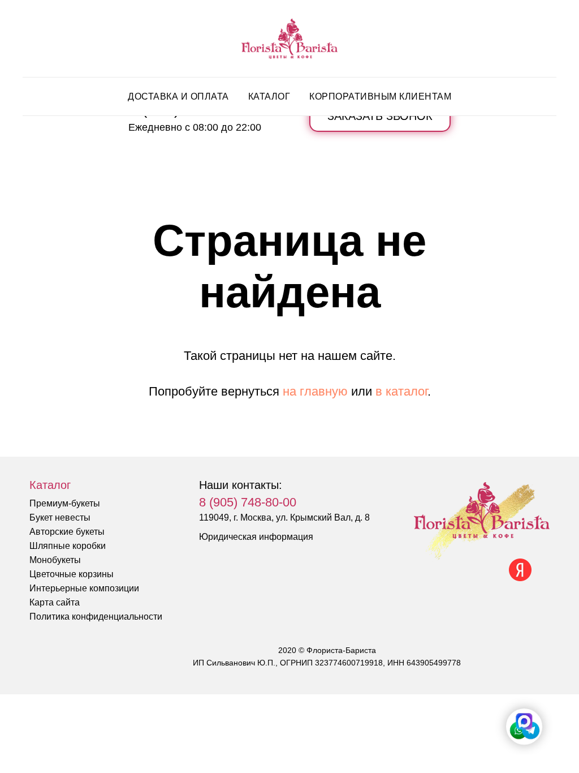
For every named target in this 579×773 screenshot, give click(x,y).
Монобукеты (55, 560)
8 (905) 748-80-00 (247, 502)
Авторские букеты (67, 531)
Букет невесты (59, 517)
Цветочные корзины (71, 574)
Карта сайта (54, 602)
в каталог (401, 391)
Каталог (269, 96)
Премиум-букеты (64, 503)
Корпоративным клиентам (380, 96)
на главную (315, 391)
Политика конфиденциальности (95, 616)
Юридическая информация (256, 537)
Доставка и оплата (178, 96)
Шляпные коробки (67, 546)
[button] (380, 116)
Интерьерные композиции (84, 588)
